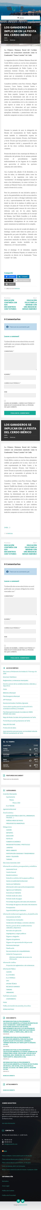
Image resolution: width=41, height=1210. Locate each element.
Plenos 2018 (16, 803)
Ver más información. (8, 1123)
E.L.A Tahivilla (10, 806)
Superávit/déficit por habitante (16, 910)
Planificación (10, 948)
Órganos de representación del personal (19, 942)
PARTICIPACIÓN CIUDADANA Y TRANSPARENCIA (20, 853)
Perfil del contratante (10, 996)
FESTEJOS (9, 839)
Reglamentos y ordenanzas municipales (15, 680)
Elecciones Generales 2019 (11, 863)
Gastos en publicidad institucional (16, 881)
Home (6, 40)
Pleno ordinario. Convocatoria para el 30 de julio (17, 1156)
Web (5, 392)
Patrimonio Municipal (12, 945)
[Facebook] (18, 1201)
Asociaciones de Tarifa (13, 917)
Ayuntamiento (10, 797)
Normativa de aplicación (13, 931)
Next (35, 298)
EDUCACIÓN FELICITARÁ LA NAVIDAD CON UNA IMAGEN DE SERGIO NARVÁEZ (29, 304)
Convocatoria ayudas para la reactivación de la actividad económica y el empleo (17, 707)
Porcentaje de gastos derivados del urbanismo (21, 902)
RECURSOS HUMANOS (13, 987)
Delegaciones (7, 827)
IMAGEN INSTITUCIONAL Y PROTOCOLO (18, 845)
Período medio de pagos (14, 899)
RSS (5, 1151)
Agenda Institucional (9, 809)
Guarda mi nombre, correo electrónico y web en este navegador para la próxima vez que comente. (19, 405)
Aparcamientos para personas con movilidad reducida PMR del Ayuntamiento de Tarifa (20, 732)
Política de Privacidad (9, 1195)
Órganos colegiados (12, 936)
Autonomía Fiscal (11, 869)
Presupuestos (10, 907)
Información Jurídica (9, 962)
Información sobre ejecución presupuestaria (20, 887)
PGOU (5, 689)
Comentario (9, 351)
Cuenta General (11, 872)
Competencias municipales (14, 920)
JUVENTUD (9, 847)
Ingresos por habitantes (13, 890)
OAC (7, 981)
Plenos (11, 800)
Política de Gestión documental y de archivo (17, 1006)
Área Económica (8, 813)
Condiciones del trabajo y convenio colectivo (20, 923)
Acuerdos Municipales (10, 794)
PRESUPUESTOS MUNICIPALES (15, 823)
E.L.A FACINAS (10, 975)
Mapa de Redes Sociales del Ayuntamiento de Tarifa (19, 717)
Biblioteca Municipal (9, 693)
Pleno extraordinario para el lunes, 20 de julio (16, 1159)
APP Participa (7, 700)
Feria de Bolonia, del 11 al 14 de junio (13, 1166)
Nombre (7, 374)
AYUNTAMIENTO (11, 999)
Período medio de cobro (14, 896)
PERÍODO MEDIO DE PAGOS (14, 820)
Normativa (5, 1181)
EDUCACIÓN (9, 836)
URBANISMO (10, 992)
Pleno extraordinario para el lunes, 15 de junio (16, 1163)
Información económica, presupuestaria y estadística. (20, 866)
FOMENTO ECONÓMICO (13, 842)
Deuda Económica (11, 875)
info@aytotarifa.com (10, 1144)
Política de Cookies (8, 1191)
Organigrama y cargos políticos (16, 933)
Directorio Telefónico (9, 677)
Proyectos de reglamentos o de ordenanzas (20, 965)
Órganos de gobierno (13, 939)
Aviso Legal (5, 1186)
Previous (7, 298)
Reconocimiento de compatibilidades (18, 951)
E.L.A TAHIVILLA (10, 978)
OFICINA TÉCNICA (11, 984)
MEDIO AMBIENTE (11, 850)
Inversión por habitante (13, 893)
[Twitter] (22, 1201)
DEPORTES (9, 833)
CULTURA (9, 830)
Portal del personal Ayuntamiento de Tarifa (16, 721)
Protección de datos (9, 728)
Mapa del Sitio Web (9, 724)
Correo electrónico (12, 383)
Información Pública (9, 969)
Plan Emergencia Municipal (11, 696)
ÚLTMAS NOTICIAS (8, 1009)
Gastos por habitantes (13, 884)
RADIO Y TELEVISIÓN (12, 856)
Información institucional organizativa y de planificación (20, 914)
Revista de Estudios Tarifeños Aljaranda (15, 703)
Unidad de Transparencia (14, 954)
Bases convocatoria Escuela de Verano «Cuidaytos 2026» (20, 1170)
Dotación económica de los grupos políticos (20, 878)
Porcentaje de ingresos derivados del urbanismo (21, 905)
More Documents (9, 1075)
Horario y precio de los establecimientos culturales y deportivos (19, 927)
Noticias (12, 40)
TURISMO (9, 859)
